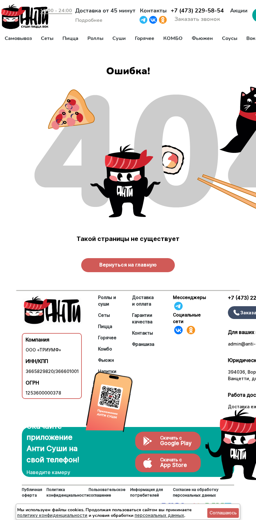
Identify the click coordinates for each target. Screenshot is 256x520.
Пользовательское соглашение (107, 492)
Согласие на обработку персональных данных (196, 492)
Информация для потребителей (146, 492)
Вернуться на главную (128, 265)
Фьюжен (202, 38)
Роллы (95, 38)
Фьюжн (106, 360)
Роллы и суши (107, 301)
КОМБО (173, 38)
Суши (119, 38)
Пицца (70, 38)
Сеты (47, 38)
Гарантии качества (142, 318)
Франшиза (143, 344)
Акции (239, 10)
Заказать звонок (197, 19)
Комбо (105, 348)
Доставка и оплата (143, 301)
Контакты (153, 10)
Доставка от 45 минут (105, 10)
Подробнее (88, 20)
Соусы (229, 38)
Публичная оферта (32, 492)
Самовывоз (18, 38)
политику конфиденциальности (52, 515)
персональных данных (159, 515)
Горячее (144, 38)
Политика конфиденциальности (68, 492)
